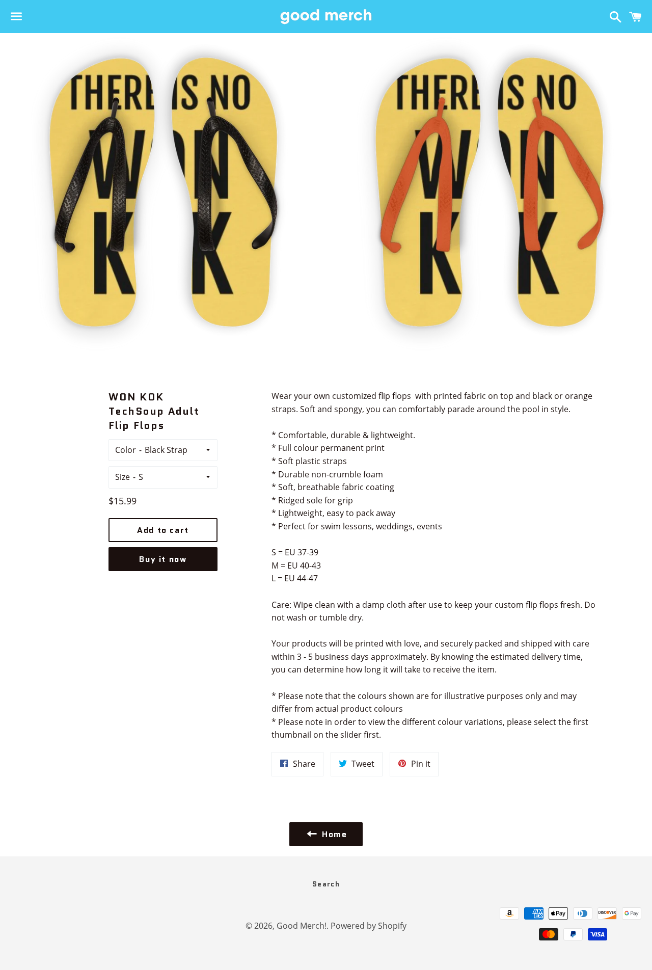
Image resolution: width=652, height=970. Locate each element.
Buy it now (162, 559)
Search (326, 884)
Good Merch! (302, 925)
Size (122, 476)
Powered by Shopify (368, 925)
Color (125, 449)
